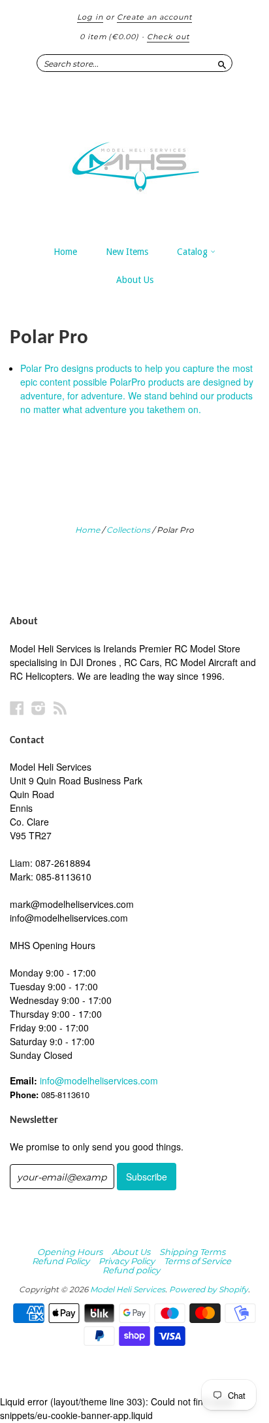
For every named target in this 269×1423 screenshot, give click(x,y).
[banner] (134, 160)
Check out (168, 36)
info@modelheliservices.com (99, 1080)
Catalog (193, 251)
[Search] (222, 63)
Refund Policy (60, 1260)
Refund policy (131, 1270)
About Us (134, 280)
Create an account (154, 17)
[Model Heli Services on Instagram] (38, 707)
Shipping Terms (192, 1251)
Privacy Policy (127, 1260)
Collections (128, 530)
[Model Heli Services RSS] (60, 707)
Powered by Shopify (208, 1289)
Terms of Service (197, 1260)
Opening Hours (70, 1251)
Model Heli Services (127, 1289)
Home (65, 251)
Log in (90, 17)
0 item (109, 36)
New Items (127, 251)
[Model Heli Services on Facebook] (17, 707)
